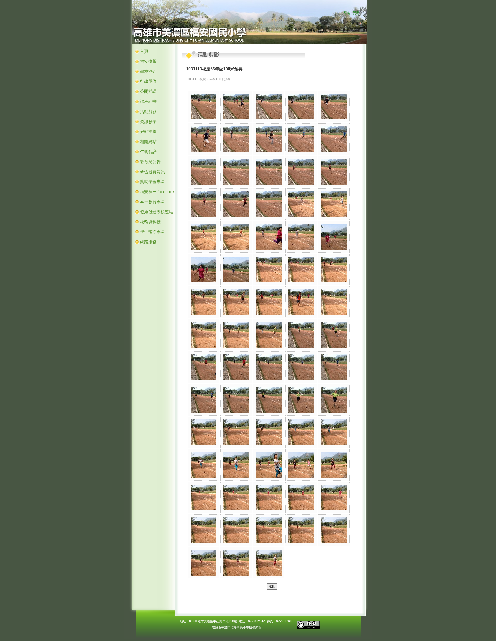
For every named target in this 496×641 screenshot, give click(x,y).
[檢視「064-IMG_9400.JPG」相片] (301, 367)
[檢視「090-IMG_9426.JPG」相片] (301, 530)
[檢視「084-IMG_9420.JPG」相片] (269, 497)
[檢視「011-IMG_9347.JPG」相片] (203, 172)
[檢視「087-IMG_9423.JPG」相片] (203, 530)
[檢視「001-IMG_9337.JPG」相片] (203, 106)
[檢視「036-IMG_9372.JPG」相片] (203, 269)
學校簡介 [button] (148, 71)
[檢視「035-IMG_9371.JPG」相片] (334, 237)
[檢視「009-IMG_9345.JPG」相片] (301, 139)
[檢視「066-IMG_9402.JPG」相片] (203, 400)
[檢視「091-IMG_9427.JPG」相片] (334, 530)
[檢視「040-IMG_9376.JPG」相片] (301, 269)
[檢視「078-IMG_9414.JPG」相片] (269, 465)
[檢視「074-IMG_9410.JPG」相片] (301, 432)
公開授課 (148, 91)
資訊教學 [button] (148, 121)
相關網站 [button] (148, 141)
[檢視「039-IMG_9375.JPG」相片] (269, 269)
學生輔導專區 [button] (152, 232)
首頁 (144, 51)
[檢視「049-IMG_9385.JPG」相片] (236, 335)
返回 (272, 586)
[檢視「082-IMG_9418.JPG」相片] (203, 497)
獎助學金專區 (152, 181)
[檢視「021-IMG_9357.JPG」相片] (203, 237)
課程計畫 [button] (148, 101)
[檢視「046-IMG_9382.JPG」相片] (334, 302)
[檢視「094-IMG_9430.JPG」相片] (269, 563)
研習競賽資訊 (152, 172)
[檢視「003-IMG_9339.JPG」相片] (269, 106)
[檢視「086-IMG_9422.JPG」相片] (334, 497)
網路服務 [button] (148, 242)
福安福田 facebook (157, 192)
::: (339, 13)
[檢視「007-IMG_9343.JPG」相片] (236, 139)
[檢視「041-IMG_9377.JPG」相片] (334, 269)
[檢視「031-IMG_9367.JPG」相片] (301, 237)
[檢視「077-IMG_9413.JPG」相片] (236, 465)
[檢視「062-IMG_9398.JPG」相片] (236, 367)
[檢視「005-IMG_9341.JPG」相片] (334, 106)
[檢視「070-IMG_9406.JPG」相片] (334, 400)
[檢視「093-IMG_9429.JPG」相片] (236, 563)
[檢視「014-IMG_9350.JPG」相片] (301, 172)
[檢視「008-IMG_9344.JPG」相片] (269, 139)
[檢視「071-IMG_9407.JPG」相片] (203, 432)
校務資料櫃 (150, 222)
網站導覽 (351, 13)
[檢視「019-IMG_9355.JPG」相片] (301, 204)
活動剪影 (148, 111)
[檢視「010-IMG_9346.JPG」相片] (334, 139)
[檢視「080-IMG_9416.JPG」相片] (334, 465)
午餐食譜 (148, 151)
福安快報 (148, 61)
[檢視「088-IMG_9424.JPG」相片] (236, 530)
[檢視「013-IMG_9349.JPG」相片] (269, 172)
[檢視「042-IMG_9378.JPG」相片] (203, 302)
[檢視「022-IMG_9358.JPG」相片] (236, 237)
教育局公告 (150, 162)
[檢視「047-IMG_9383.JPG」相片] (203, 335)
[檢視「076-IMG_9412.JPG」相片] (203, 465)
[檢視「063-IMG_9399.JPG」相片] (269, 367)
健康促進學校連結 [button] (156, 212)
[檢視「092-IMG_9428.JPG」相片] (203, 563)
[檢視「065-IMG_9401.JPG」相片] (334, 367)
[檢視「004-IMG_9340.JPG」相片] (301, 106)
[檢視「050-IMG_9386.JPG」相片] (269, 335)
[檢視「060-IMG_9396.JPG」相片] (334, 335)
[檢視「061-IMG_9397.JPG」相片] (203, 367)
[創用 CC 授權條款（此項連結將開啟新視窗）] (308, 624)
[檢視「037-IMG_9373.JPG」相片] (236, 269)
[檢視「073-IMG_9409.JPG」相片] (269, 432)
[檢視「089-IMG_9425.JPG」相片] (269, 530)
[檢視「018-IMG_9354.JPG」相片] (269, 204)
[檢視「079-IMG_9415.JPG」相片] (301, 465)
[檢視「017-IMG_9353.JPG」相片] (236, 204)
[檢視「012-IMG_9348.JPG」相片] (236, 172)
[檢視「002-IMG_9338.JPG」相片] (236, 106)
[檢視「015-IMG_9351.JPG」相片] (334, 172)
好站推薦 (148, 131)
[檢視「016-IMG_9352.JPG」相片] (203, 204)
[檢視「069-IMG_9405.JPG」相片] (301, 400)
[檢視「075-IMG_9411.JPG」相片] (334, 432)
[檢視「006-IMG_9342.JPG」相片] (203, 139)
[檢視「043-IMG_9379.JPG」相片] (236, 302)
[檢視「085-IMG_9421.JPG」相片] (301, 497)
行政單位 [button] (148, 81)
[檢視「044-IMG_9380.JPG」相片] (269, 302)
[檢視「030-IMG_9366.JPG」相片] (269, 237)
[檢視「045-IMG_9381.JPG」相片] (301, 302)
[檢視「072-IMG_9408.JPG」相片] (236, 432)
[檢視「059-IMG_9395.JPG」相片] (301, 335)
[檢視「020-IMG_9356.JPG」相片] (334, 204)
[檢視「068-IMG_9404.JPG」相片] (269, 400)
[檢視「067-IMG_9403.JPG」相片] (236, 400)
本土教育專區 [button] (152, 202)
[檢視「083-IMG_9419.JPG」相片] (236, 497)
